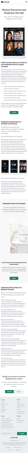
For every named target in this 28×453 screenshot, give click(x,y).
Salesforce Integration (21, 405)
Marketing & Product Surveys (7, 425)
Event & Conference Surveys (6, 424)
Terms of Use (10, 450)
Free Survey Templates (5, 418)
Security (18, 407)
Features (18, 402)
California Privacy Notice (17, 447)
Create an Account (20, 411)
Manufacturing (20, 422)
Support (18, 409)
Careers (2, 407)
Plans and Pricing (20, 404)
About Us (3, 402)
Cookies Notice (18, 450)
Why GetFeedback (4, 404)
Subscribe (22, 433)
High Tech (19, 418)
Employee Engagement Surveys (7, 427)
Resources (3, 411)
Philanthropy (3, 409)
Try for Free (14, 112)
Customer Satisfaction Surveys (7, 420)
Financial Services (20, 420)
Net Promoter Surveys (5, 422)
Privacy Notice (7, 447)
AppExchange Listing (21, 413)
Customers (3, 405)
